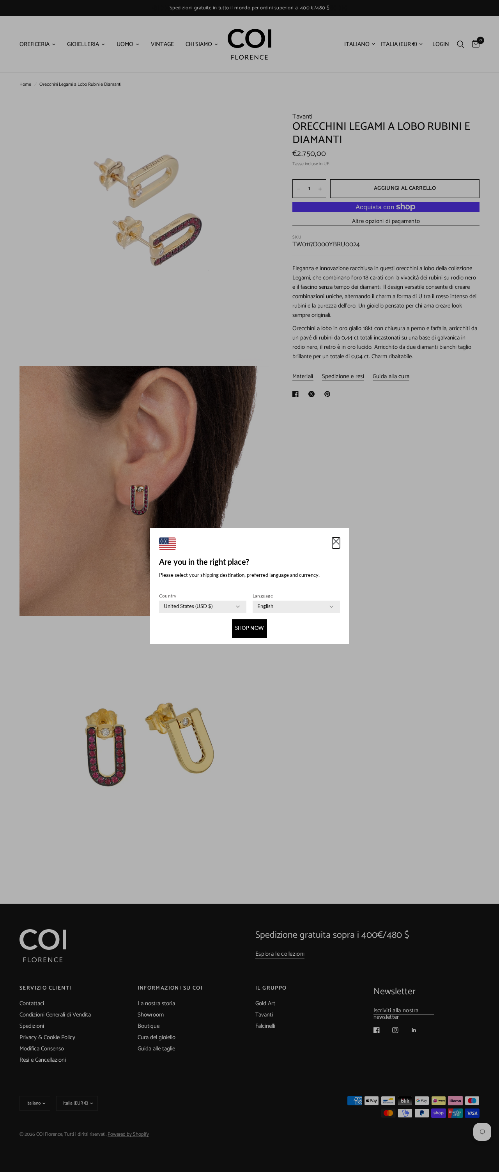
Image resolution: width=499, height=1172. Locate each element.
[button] (336, 542)
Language (263, 596)
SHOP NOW (249, 628)
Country (168, 596)
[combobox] (188, 607)
